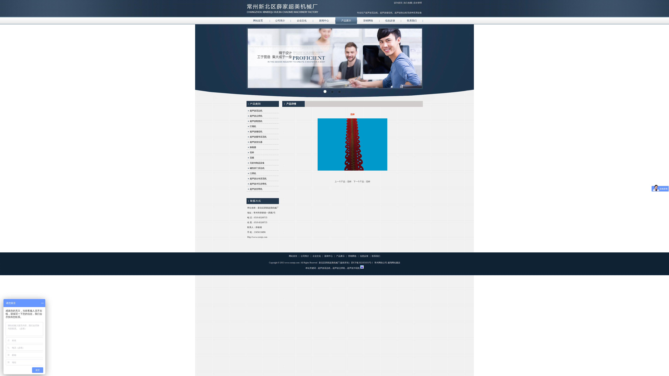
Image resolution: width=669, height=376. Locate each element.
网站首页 (258, 20)
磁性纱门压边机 (257, 168)
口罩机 (253, 173)
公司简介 (280, 20)
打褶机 (253, 126)
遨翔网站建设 (394, 262)
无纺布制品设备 (257, 163)
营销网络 (368, 20)
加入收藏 (408, 3)
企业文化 (302, 20)
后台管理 (417, 3)
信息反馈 (390, 20)
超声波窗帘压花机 (258, 137)
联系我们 (412, 20)
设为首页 (398, 3)
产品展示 (346, 20)
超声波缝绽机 (256, 131)
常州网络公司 (380, 262)
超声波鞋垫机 (256, 121)
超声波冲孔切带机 (258, 184)
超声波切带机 (256, 189)
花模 (252, 157)
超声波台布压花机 (258, 178)
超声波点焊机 (256, 116)
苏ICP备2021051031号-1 (362, 262)
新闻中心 (324, 20)
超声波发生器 (256, 142)
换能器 (253, 147)
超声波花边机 (256, 110)
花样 (252, 152)
